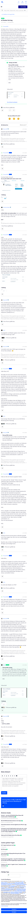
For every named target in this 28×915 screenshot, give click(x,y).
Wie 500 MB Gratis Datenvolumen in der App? (11, 820)
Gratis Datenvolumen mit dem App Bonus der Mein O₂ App (13, 824)
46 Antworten (4, 862)
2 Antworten (3, 847)
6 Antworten (3, 851)
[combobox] (14, 10)
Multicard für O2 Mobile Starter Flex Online (10, 835)
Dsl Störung (3, 849)
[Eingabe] (2, 10)
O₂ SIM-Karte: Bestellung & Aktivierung (9, 818)
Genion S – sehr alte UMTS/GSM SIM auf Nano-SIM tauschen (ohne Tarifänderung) (12, 816)
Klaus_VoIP (5, 129)
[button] (1, 7)
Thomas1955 (5, 26)
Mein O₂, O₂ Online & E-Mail (7, 822)
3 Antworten (3, 867)
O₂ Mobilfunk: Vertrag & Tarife (8, 14)
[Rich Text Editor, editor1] (14, 784)
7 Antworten (3, 856)
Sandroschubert (6, 207)
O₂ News (3, 826)
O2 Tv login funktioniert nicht (7, 845)
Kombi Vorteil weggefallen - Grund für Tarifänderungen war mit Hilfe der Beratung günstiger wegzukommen (13, 859)
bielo (4, 330)
